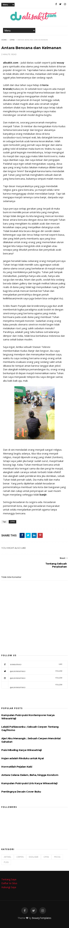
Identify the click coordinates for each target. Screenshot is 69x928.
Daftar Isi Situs (9, 883)
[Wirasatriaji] (56, 4)
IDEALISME (33, 857)
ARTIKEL (7, 857)
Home (4, 40)
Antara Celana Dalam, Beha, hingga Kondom (29, 775)
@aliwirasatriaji (36, 671)
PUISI (6, 862)
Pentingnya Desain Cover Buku (21, 791)
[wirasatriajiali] (24, 910)
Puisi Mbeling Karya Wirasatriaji (21, 750)
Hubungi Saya (8, 887)
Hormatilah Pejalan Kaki (16, 766)
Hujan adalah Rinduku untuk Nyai (22, 758)
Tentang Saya (8, 879)
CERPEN (20, 857)
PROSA (57, 857)
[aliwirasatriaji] (60, 4)
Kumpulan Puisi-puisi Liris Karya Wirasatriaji (29, 783)
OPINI (12, 40)
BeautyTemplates (41, 918)
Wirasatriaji (36, 664)
